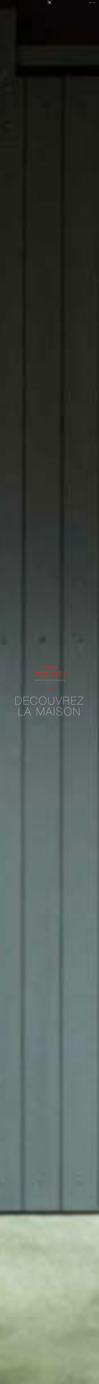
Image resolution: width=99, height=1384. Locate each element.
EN (94, 3)
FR (90, 3)
